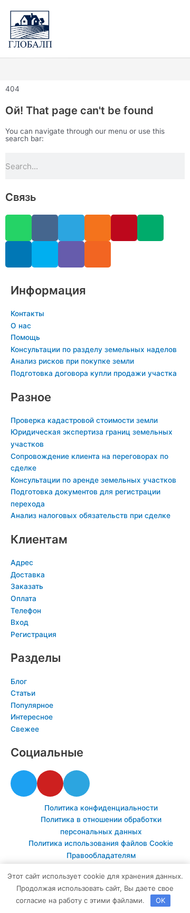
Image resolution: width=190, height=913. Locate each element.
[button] (95, 69)
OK (160, 900)
